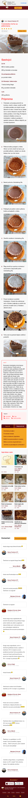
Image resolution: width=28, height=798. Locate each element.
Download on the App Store (9, 783)
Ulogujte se (18, 7)
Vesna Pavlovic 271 (13, 21)
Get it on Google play (19, 783)
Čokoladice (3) (21, 464)
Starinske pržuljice (9, 431)
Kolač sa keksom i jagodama (12, 436)
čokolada (8, 416)
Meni (14, 796)
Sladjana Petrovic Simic (14, 610)
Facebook (4, 792)
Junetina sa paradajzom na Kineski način (14, 444)
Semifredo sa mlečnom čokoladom (21, 519)
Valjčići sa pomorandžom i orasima (13, 439)
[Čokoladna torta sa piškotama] (15, 133)
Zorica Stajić (11, 664)
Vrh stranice (13, 779)
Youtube (13, 792)
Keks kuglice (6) (21, 500)
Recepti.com (2, 788)
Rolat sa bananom (7, 500)
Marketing (7, 788)
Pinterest (22, 792)
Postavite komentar (20, 538)
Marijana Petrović (15, 596)
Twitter (9, 792)
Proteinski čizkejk (9, 433)
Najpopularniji (20, 426)
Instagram (18, 792)
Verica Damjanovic (13, 769)
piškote (7, 418)
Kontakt (11, 788)
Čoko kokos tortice (21, 482)
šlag (15, 416)
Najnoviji (7, 426)
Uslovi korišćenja (20, 787)
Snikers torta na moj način (7, 519)
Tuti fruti (7, 464)
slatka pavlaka (17, 418)
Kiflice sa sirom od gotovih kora (12, 442)
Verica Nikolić (16, 566)
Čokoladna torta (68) (7, 482)
